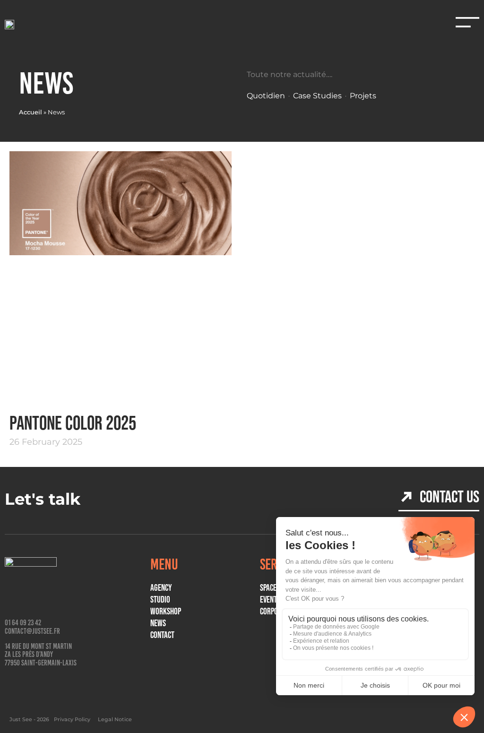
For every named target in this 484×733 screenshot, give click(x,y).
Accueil (30, 112)
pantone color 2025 (72, 422)
